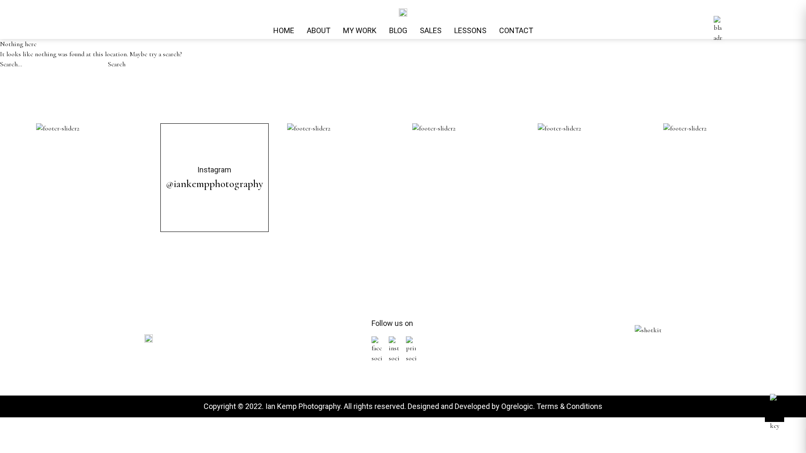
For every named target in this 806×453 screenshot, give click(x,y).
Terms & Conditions (569, 406)
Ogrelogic (517, 406)
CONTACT (516, 30)
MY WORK (360, 30)
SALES (431, 30)
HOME (283, 30)
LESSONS (470, 30)
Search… (11, 64)
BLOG (398, 30)
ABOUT (318, 30)
